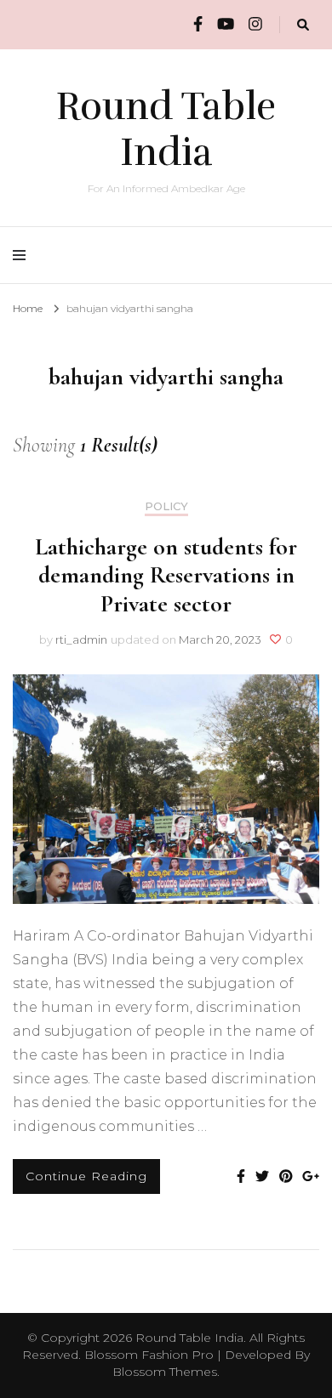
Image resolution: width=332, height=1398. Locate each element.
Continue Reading (86, 1176)
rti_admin (81, 639)
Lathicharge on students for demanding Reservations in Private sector (166, 575)
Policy (166, 506)
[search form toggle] (303, 25)
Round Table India (166, 129)
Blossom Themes (164, 1371)
